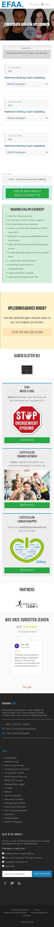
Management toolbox (15, 803)
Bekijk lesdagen (16, 84)
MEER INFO (27, 440)
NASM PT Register (13, 822)
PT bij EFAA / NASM (14, 773)
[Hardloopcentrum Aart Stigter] (27, 603)
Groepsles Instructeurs (15, 862)
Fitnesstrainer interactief (16, 769)
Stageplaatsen (11, 818)
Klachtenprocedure (20, 910)
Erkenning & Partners (15, 807)
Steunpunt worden (13, 799)
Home (11, 179)
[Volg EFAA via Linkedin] (19, 883)
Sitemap (27, 915)
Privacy (37, 910)
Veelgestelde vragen (14, 784)
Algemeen (9, 866)
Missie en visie (11, 761)
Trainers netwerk (12, 795)
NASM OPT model (13, 780)
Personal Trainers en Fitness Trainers (22, 857)
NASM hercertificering (15, 776)
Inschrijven (42, 873)
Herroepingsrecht (39, 912)
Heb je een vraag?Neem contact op (27, 193)
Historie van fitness (14, 765)
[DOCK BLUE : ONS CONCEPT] (27, 369)
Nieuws (8, 791)
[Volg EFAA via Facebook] (5, 883)
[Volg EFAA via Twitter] (12, 883)
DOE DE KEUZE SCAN (27, 332)
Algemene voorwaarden (15, 912)
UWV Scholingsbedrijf (15, 810)
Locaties (8, 788)
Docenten (9, 814)
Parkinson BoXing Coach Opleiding (26, 53)
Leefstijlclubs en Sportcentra (18, 853)
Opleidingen (10, 758)
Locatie (26, 48)
